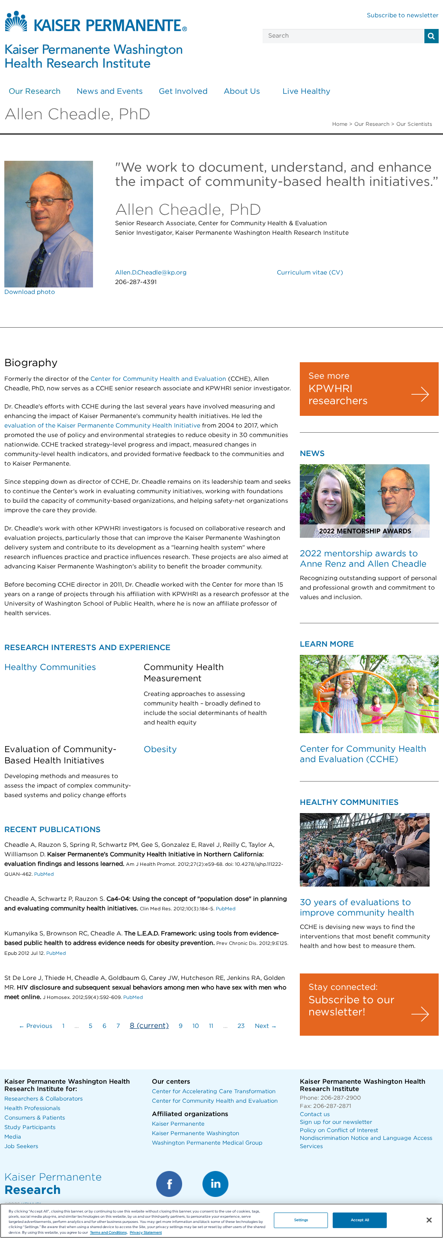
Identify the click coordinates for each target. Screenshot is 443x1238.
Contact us (315, 1114)
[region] (221, 1220)
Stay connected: (343, 987)
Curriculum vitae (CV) (310, 273)
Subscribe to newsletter (403, 16)
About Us (242, 92)
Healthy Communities (50, 667)
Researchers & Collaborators (43, 1099)
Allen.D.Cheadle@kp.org (150, 273)
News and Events (110, 92)
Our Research (35, 92)
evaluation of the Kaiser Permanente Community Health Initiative (102, 426)
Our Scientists (414, 124)
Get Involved (183, 92)
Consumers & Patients (34, 1118)
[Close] (429, 1220)
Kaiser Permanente (178, 1124)
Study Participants (29, 1127)
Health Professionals (32, 1108)
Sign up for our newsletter (336, 1122)
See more (329, 376)
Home (339, 124)
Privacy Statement (146, 1233)
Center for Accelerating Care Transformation (214, 1091)
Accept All (360, 1220)
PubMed (44, 874)
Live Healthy (306, 92)
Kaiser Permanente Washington (195, 1133)
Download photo (29, 292)
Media (12, 1137)
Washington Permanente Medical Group (207, 1143)
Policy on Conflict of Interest (339, 1130)
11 (211, 1026)
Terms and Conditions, (109, 1233)
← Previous (35, 1026)
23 (241, 1026)
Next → (266, 1026)
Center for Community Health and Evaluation (158, 379)
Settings (301, 1220)
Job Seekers (21, 1146)
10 (196, 1026)
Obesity (160, 749)
